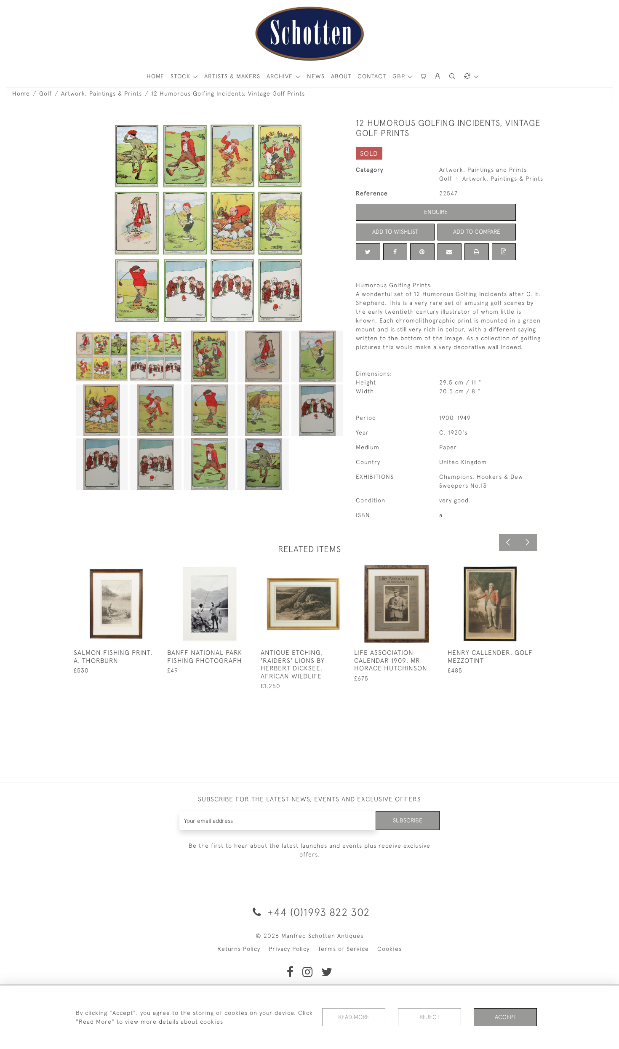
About (341, 76)
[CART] (423, 76)
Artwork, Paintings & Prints (101, 93)
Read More (353, 1017)
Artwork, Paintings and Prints (483, 169)
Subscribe (407, 820)
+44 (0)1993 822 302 (317, 912)
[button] (438, 76)
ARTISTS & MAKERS (232, 76)
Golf (45, 93)
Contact (372, 76)
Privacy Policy (289, 948)
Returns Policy (238, 948)
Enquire (436, 211)
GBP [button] (399, 76)
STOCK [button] (181, 76)
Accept (505, 1017)
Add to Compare (476, 231)
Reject (429, 1017)
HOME (155, 76)
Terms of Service (343, 948)
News (316, 76)
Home (21, 93)
